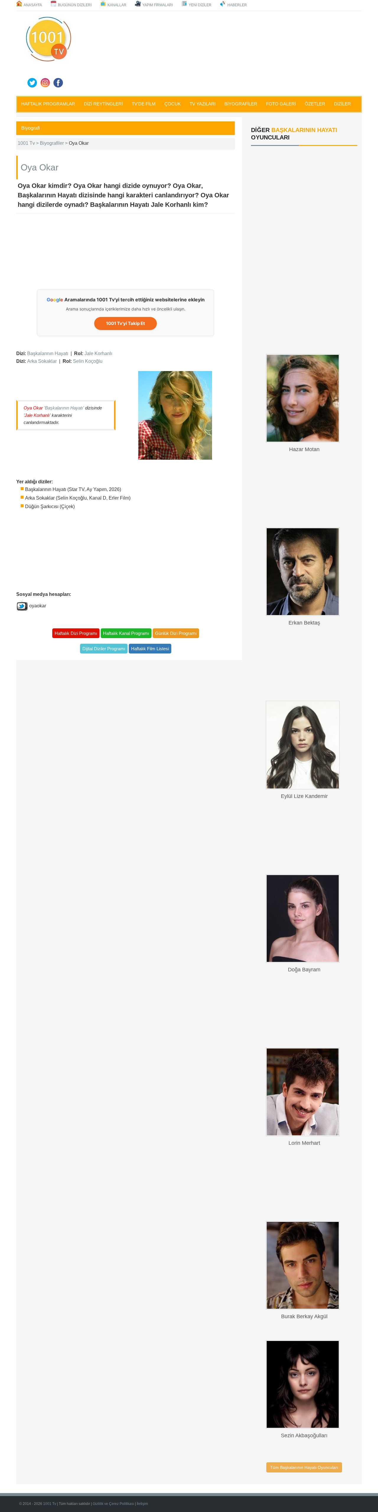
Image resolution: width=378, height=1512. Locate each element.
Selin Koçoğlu (87, 361)
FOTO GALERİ (281, 103)
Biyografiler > (54, 143)
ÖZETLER (315, 103)
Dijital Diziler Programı (103, 648)
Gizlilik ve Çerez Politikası (113, 1504)
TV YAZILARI (203, 103)
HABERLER (237, 5)
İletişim (142, 1504)
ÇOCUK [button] (172, 103)
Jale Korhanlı (98, 353)
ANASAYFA (33, 5)
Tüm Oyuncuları (304, 1467)
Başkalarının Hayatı (47, 353)
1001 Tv (49, 1504)
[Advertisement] (218, 52)
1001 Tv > (29, 143)
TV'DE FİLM (144, 103)
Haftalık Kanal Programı (126, 633)
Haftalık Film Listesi (150, 648)
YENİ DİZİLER (200, 5)
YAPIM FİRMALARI (157, 5)
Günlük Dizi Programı (176, 633)
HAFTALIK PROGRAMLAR (48, 103)
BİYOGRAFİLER (240, 103)
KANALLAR (116, 5)
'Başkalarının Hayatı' (64, 407)
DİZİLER (342, 103)
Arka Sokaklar (42, 361)
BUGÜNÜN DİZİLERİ (75, 5)
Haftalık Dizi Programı (76, 633)
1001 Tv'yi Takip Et (125, 323)
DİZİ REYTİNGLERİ (103, 103)
